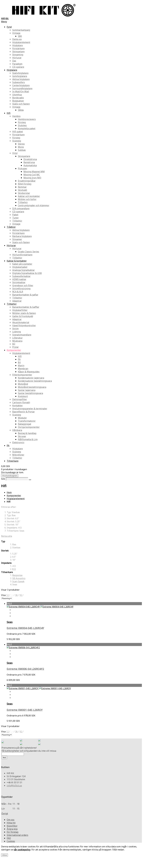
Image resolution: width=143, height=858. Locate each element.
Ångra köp (12, 828)
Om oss (10, 819)
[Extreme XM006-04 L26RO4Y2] (23, 647)
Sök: (3, 478)
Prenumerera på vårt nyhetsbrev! (19, 747)
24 (12, 595)
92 (21, 595)
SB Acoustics (18, 578)
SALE (9, 603)
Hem (9, 492)
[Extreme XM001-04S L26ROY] (39, 688)
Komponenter (14, 495)
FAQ (9, 838)
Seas (10, 622)
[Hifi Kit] (3, 742)
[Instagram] (39, 740)
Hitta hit (11, 822)
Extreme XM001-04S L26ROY (25, 710)
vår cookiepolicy (22, 849)
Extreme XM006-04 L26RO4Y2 (25, 669)
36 (16, 595)
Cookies (11, 841)
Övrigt (4, 813)
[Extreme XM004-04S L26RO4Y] (40, 606)
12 (7, 595)
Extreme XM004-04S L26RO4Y (25, 628)
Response (17, 575)
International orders (17, 835)
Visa (3, 595)
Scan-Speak (18, 581)
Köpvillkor (12, 825)
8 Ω (14, 569)
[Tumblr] (39, 744)
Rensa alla (6, 536)
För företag (12, 832)
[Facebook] (21, 740)
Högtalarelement (16, 498)
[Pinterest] (21, 744)
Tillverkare (12, 460)
